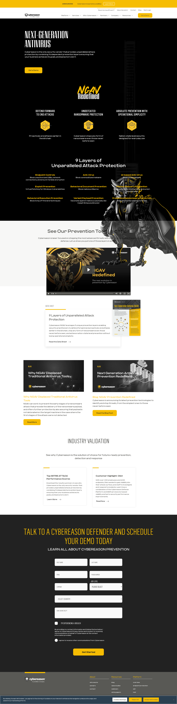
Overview (136, 682)
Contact (133, 10)
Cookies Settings (119, 699)
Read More (32, 422)
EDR (134, 689)
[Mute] (116, 293)
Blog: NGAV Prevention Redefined (114, 396)
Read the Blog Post (104, 413)
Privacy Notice (77, 631)
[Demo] (81, 293)
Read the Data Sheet (58, 342)
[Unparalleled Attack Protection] (106, 293)
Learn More (109, 4)
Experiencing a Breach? (106, 10)
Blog (139, 10)
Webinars (114, 689)
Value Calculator (122, 10)
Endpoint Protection (140, 685)
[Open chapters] (124, 293)
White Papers (116, 692)
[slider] (84, 293)
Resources (127, 15)
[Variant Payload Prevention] (75, 293)
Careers (93, 685)
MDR (134, 692)
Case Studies (115, 685)
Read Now (100, 501)
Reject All (135, 699)
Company (115, 15)
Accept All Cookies (151, 699)
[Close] (173, 699)
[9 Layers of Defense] (60, 293)
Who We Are (94, 682)
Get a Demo (145, 15)
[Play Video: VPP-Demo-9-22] (88, 270)
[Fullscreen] (129, 293)
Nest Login (147, 10)
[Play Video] (48, 293)
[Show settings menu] (120, 293)
